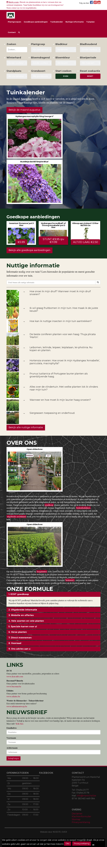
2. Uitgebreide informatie (22, 609)
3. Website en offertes (21, 615)
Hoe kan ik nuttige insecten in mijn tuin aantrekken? (61, 321)
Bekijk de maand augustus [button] (24, 109)
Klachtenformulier (81, 816)
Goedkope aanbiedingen (36, 22)
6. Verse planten (17, 632)
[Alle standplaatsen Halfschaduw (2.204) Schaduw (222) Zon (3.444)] (17, 76)
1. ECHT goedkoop (18, 594)
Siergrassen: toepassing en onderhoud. (52, 413)
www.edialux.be (13, 696)
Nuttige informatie (75, 22)
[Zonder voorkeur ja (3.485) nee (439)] (41, 63)
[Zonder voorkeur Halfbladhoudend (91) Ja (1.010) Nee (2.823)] (90, 49)
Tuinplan (90, 22)
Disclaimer (77, 813)
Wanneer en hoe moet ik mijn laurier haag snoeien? (60, 399)
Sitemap (76, 819)
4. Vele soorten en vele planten (26, 621)
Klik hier (19, 723)
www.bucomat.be (14, 686)
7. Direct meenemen (20, 637)
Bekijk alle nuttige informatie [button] (26, 427)
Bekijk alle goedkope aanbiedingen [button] (29, 250)
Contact (12, 32)
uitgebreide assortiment (16, 516)
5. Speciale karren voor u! (22, 626)
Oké (67, 843)
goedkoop (49, 505)
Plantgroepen (14, 22)
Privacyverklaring (81, 822)
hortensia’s (70, 580)
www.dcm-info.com (15, 676)
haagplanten (42, 571)
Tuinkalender (56, 22)
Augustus (26, 99)
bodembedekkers (83, 507)
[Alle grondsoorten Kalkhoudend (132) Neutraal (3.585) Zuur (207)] (41, 76)
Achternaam (12, 747)
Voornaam (11, 737)
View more (35, 136)
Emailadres (12, 727)
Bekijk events (14, 2)
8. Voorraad (14, 643)
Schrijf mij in (13, 758)
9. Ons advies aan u (19, 649)
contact (14, 8)
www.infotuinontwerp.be (17, 706)
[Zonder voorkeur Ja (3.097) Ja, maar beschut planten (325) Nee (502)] (17, 63)
